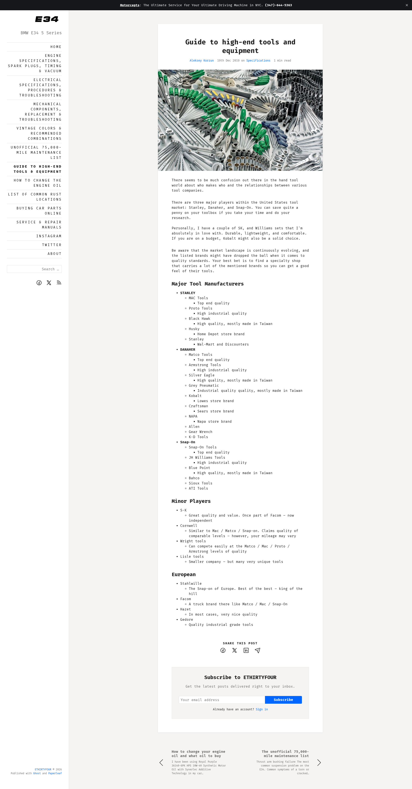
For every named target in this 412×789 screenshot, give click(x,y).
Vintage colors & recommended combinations (39, 133)
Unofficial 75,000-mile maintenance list (36, 152)
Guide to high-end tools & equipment (38, 169)
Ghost (37, 773)
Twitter (52, 245)
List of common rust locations (35, 196)
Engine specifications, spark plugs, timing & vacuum (35, 63)
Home (56, 47)
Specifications (258, 60)
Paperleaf (55, 773)
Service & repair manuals (39, 224)
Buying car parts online (39, 210)
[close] (406, 5)
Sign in (262, 709)
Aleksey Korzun (202, 60)
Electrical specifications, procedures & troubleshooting (40, 87)
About (55, 254)
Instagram (49, 236)
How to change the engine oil (38, 183)
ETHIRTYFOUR (43, 769)
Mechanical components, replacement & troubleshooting (40, 112)
